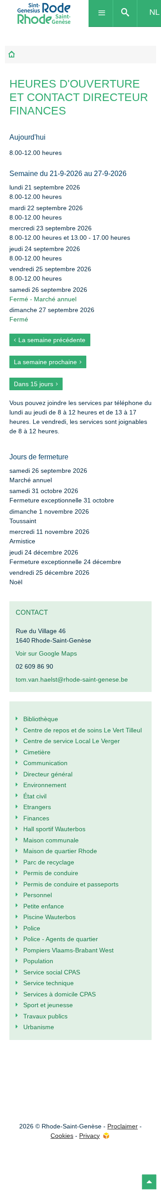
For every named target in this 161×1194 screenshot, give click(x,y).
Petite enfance (43, 906)
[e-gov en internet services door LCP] (106, 1136)
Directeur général (47, 774)
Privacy (89, 1135)
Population (38, 961)
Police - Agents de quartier (60, 939)
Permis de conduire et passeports (71, 884)
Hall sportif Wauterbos (54, 829)
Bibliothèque (40, 719)
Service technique (48, 983)
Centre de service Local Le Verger (71, 741)
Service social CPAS (51, 972)
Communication (45, 763)
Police (31, 928)
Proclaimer (122, 1126)
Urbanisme (38, 1027)
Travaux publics (45, 1016)
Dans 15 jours (33, 384)
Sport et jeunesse (48, 1005)
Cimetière (37, 752)
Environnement (44, 785)
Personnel (37, 895)
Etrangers (37, 807)
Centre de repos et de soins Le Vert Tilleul (82, 730)
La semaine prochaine (45, 362)
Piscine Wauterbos (49, 917)
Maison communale (51, 840)
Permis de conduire (50, 873)
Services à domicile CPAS (59, 994)
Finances (36, 818)
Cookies (62, 1135)
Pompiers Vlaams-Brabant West (68, 950)
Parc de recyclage (48, 862)
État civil (35, 796)
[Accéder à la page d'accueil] (44, 13)
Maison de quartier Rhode (60, 851)
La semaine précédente (51, 340)
